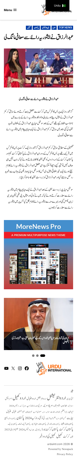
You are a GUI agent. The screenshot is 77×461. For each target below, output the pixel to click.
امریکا (50, 405)
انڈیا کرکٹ (23, 406)
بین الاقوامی (45, 28)
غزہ (23, 412)
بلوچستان (57, 412)
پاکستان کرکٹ (66, 429)
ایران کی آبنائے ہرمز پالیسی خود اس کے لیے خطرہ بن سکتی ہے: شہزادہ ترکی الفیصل (40, 340)
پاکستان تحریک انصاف (24, 424)
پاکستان (36, 28)
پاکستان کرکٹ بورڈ (49, 429)
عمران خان (28, 412)
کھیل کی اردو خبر (47, 436)
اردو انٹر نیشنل (41, 399)
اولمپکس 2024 (14, 406)
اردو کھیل (19, 398)
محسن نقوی (63, 418)
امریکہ (45, 405)
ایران (70, 411)
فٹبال (14, 411)
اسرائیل (8, 398)
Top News (65, 28)
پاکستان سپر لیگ (12, 424)
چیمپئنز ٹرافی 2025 (11, 430)
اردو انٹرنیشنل (56, 398)
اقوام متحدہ (56, 406)
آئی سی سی (70, 399)
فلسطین (19, 412)
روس (44, 412)
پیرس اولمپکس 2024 (26, 430)
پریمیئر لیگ (38, 429)
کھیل (29, 28)
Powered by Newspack (60, 449)
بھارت (52, 412)
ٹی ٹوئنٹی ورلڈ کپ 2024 (35, 418)
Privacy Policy (65, 454)
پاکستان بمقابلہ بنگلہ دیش (53, 424)
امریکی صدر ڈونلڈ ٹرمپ (34, 406)
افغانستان (64, 406)
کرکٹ (66, 436)
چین (71, 437)
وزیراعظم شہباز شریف (52, 418)
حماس (47, 412)
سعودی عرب (37, 412)
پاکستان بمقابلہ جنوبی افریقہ (38, 424)
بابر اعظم (64, 411)
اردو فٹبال (31, 398)
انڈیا (54, 28)
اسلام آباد (70, 406)
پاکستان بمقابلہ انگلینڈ (67, 424)
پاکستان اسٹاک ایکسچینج (10, 418)
